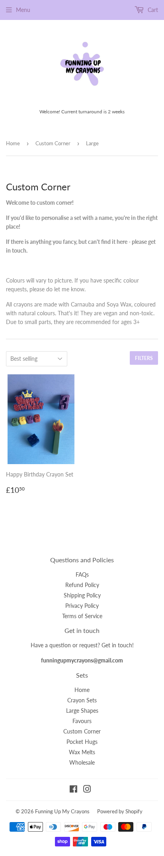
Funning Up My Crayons (62, 811)
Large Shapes (82, 710)
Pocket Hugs (82, 741)
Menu (23, 9)
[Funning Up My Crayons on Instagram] (87, 790)
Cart (152, 9)
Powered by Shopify (120, 811)
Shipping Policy (82, 595)
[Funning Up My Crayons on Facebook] (73, 790)
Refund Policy (82, 584)
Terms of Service (82, 616)
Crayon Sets (82, 700)
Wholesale (82, 762)
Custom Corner (52, 143)
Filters (144, 358)
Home (13, 143)
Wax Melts (82, 752)
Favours (82, 721)
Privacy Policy (82, 605)
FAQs (82, 574)
